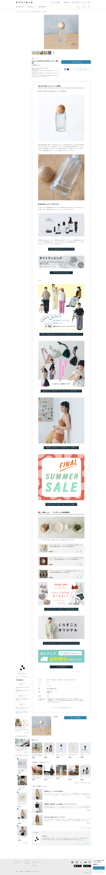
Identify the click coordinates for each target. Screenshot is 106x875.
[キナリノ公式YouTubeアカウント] (85, 862)
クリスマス (49, 685)
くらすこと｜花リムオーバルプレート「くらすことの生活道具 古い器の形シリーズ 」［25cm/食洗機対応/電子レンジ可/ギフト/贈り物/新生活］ (66, 558)
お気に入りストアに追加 (82, 843)
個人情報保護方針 (28, 871)
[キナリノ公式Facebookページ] (72, 862)
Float (48, 682)
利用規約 (21, 871)
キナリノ (17, 863)
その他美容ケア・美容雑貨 (62, 679)
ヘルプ (33, 863)
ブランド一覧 (26, 861)
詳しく (79, 551)
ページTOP (54, 854)
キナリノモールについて (37, 861)
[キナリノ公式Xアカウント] (81, 862)
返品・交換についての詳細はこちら (22, 711)
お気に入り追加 (99, 871)
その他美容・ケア (72, 679)
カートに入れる (99, 867)
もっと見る (25, 843)
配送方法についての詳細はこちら (22, 698)
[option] (61, 32)
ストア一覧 (23, 11)
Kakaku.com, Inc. (88, 872)
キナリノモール (18, 11)
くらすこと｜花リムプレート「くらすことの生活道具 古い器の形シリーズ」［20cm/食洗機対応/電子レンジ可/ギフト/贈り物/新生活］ (66, 545)
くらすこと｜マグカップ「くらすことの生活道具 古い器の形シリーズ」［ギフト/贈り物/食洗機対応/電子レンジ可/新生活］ (66, 571)
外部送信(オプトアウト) (37, 871)
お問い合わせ (34, 865)
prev (33, 32)
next (89, 32)
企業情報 (16, 871)
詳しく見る (27, 732)
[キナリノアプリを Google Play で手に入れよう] (87, 866)
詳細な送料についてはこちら (21, 690)
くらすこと (28, 11)
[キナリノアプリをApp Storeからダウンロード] (78, 866)
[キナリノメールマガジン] (89, 862)
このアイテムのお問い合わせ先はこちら (62, 707)
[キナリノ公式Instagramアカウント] (76, 862)
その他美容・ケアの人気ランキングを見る (82, 782)
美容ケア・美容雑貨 (51, 679)
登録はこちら (27, 752)
